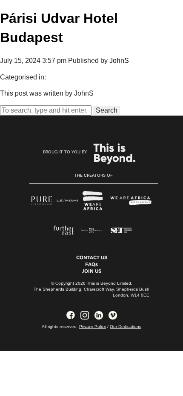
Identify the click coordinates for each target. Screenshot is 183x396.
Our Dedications (125, 326)
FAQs (91, 264)
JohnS (119, 60)
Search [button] (106, 110)
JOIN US (91, 271)
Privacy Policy (92, 326)
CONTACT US (91, 257)
